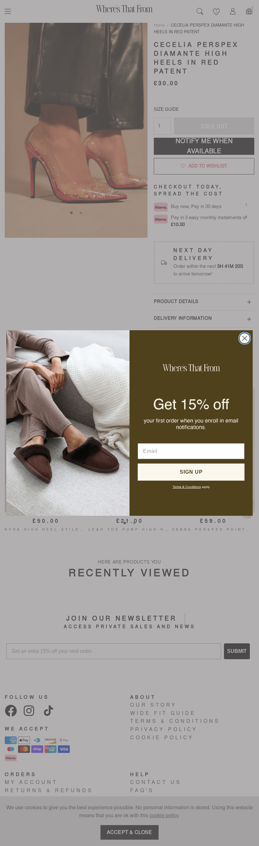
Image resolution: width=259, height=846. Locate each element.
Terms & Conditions (187, 487)
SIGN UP (191, 472)
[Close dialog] (244, 338)
